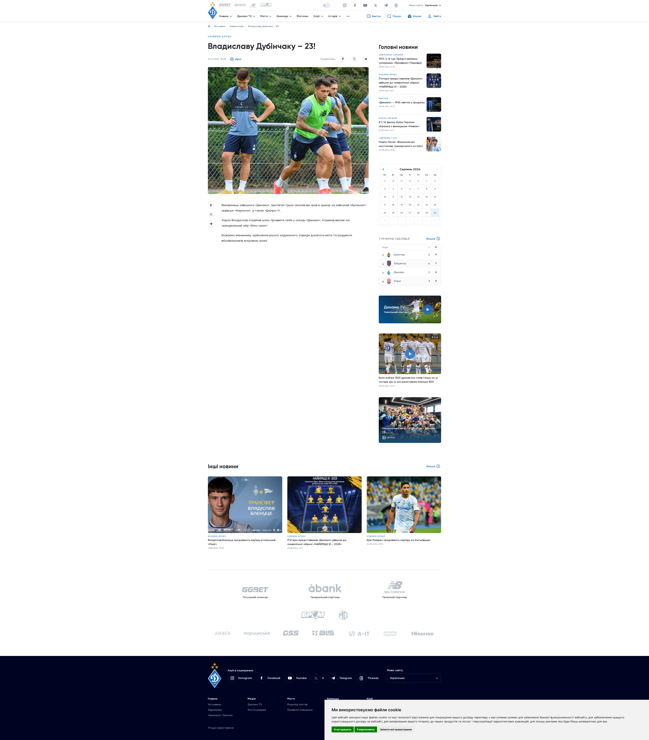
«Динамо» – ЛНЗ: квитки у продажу (402, 102)
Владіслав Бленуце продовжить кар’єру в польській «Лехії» (241, 542)
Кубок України (388, 118)
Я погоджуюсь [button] (342, 729)
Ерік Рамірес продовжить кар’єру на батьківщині (398, 540)
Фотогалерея (257, 709)
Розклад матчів (297, 704)
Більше (430, 238)
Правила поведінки (300, 709)
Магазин (302, 16)
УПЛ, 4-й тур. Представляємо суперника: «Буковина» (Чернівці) (400, 60)
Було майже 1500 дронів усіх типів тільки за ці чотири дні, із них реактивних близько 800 (408, 379)
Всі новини (219, 26)
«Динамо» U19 (388, 138)
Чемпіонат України (391, 55)
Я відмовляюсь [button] (366, 729)
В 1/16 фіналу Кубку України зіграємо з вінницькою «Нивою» (399, 124)
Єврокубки (215, 709)
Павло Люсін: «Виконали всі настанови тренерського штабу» (401, 144)
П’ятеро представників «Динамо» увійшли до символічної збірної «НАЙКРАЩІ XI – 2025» (401, 82)
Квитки (383, 98)
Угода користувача (221, 727)
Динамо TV (255, 704)
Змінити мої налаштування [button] (396, 729)
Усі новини (214, 704)
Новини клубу (237, 26)
